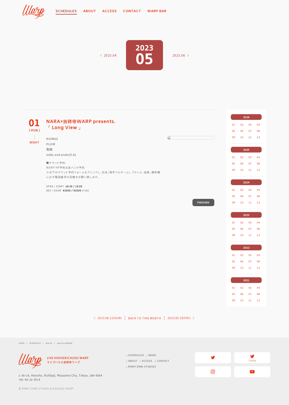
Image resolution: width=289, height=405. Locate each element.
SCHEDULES (136, 355)
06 (241, 131)
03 (250, 124)
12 (258, 170)
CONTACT (132, 11)
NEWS (152, 355)
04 (258, 124)
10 (241, 137)
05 (233, 131)
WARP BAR (157, 11)
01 (233, 124)
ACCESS (109, 11)
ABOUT (89, 11)
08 (258, 131)
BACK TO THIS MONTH (144, 318)
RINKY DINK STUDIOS (142, 366)
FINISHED (203, 202)
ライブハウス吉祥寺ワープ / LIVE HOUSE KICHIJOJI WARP (30, 360)
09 (233, 137)
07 (250, 131)
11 (250, 170)
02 (241, 124)
